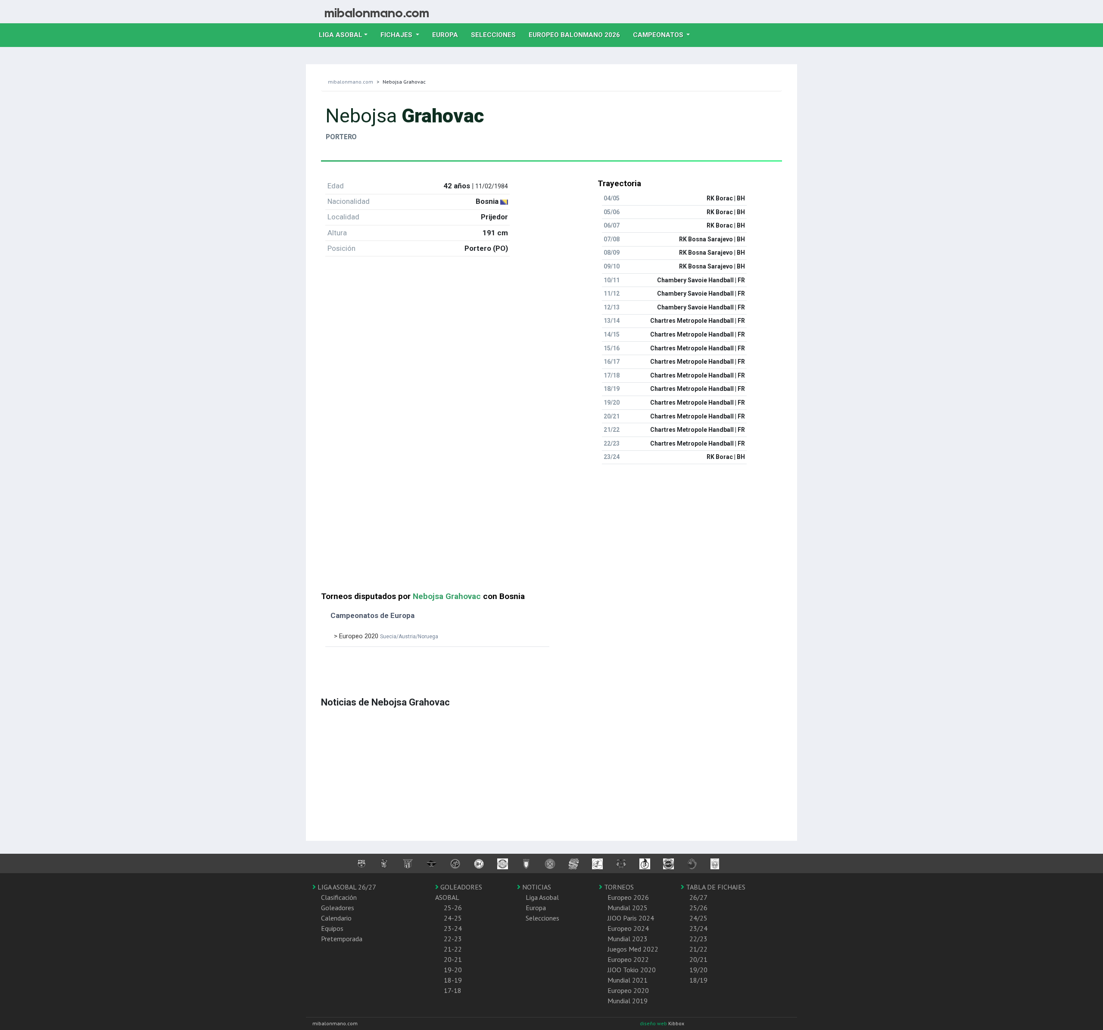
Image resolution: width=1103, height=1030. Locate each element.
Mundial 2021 (628, 980)
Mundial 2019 (628, 1000)
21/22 (698, 949)
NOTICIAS (535, 887)
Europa (448, 35)
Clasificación (339, 897)
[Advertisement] (551, 531)
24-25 (453, 918)
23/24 (698, 928)
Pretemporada (341, 938)
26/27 (698, 897)
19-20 (453, 969)
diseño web (654, 1023)
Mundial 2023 (628, 938)
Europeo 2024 (628, 928)
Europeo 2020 (628, 990)
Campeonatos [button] (659, 35)
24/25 (698, 918)
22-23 (453, 938)
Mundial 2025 (628, 907)
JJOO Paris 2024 (631, 918)
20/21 (698, 959)
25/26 (698, 907)
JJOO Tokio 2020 (632, 969)
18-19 (453, 980)
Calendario (336, 918)
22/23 (698, 938)
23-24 (453, 928)
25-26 (453, 907)
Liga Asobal (542, 897)
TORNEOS (618, 887)
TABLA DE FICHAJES (714, 887)
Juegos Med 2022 (633, 949)
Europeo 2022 (628, 959)
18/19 (698, 980)
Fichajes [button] (397, 35)
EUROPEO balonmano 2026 (577, 35)
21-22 (453, 949)
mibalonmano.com (350, 81)
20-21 (453, 959)
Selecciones (496, 35)
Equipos (332, 928)
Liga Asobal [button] (340, 35)
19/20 (698, 969)
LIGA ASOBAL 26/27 (346, 887)
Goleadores (337, 907)
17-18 (452, 990)
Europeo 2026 (628, 897)
